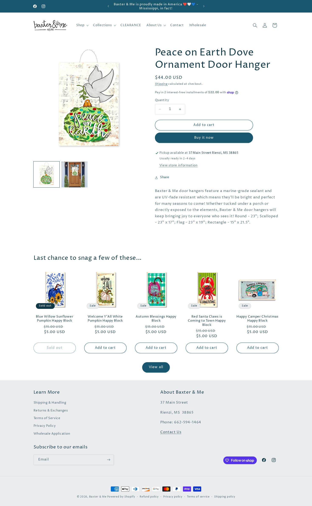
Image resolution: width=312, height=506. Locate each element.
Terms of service (198, 497)
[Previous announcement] (108, 6)
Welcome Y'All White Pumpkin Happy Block (105, 319)
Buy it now (204, 138)
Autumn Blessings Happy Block (156, 319)
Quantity (162, 100)
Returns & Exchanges (51, 410)
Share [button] (164, 177)
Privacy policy (172, 497)
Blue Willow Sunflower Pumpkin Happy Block (54, 319)
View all (156, 367)
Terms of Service (47, 418)
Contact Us (170, 432)
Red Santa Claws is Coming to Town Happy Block (207, 321)
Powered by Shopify (121, 497)
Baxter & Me (98, 497)
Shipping (161, 84)
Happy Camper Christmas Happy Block (257, 319)
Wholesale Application (52, 434)
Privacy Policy (45, 426)
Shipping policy (224, 497)
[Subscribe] (108, 460)
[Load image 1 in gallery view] (46, 174)
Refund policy (149, 497)
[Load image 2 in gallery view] (74, 174)
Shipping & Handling (50, 403)
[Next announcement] (203, 6)
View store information (178, 166)
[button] (81, 25)
